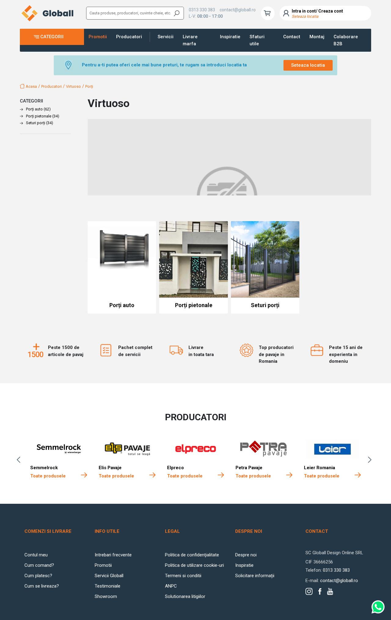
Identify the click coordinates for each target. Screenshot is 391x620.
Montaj (316, 36)
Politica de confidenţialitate (192, 555)
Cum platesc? (38, 575)
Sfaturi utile (257, 40)
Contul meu (36, 555)
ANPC (171, 586)
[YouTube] (330, 591)
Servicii (166, 36)
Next (371, 460)
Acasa (31, 86)
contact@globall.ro (238, 9)
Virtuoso (73, 86)
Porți (89, 86)
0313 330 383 (202, 9)
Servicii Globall (109, 575)
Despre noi (246, 555)
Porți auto (38, 109)
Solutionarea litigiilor (185, 596)
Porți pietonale (42, 116)
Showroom (106, 596)
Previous (20, 460)
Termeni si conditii (183, 575)
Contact (291, 36)
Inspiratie (230, 36)
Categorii (52, 36)
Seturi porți (39, 123)
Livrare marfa (190, 40)
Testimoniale (107, 586)
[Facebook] (319, 591)
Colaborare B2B (346, 40)
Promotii (98, 36)
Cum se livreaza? (41, 586)
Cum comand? (39, 565)
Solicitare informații (254, 575)
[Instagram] (308, 591)
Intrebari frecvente (113, 555)
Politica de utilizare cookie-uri (194, 565)
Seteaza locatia (308, 65)
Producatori (129, 36)
